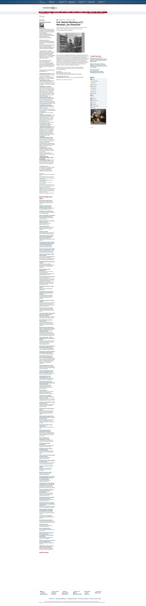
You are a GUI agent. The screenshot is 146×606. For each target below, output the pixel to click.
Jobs (97, 12)
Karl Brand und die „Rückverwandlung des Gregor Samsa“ (47, 461)
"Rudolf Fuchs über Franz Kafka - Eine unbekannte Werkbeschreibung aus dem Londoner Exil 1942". (46, 140)
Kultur (86, 12)
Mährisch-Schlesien (102, 1)
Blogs (52, 13)
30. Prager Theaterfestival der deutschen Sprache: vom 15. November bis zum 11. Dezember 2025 (98, 60)
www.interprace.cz (101, 63)
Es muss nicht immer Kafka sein (46, 520)
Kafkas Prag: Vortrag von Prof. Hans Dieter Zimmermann (46, 221)
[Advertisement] (76, 7)
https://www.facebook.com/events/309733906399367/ (73, 77)
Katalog (101, 12)
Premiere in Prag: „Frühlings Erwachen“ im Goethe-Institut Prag (46, 396)
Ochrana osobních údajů (95, 598)
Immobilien (93, 91)
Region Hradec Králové (83, 1)
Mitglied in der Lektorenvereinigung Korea (46, 189)
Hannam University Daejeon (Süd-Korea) (46, 186)
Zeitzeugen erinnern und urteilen (46, 308)
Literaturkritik (47, 187)
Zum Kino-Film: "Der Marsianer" (45, 515)
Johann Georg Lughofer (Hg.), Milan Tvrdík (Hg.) (46, 161)
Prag (41, 1)
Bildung (93, 79)
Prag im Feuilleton (43, 390)
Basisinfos (49, 12)
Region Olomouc (91, 2)
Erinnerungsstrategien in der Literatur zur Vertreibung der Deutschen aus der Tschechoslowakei (47, 478)
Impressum (51, 598)
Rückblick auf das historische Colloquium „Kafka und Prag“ (45, 206)
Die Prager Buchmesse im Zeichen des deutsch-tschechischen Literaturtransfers (46, 491)
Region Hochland (72, 2)
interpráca (56, 602)
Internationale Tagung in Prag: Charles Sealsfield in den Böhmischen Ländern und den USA (47, 383)
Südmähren (81, 2)
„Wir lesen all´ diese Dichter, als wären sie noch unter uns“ (47, 403)
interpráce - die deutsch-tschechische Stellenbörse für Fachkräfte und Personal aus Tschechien (98, 66)
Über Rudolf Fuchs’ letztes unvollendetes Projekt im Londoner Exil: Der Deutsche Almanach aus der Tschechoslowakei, (46, 108)
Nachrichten (42, 12)
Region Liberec (72, 1)
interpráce (40, 602)
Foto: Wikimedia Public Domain (67, 79)
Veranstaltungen (56, 12)
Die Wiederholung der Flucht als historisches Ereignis (45, 449)
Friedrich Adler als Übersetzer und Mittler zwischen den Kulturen (46, 546)
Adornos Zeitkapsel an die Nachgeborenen (44, 270)
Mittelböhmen (52, 1)
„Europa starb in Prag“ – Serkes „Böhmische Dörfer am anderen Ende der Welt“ (47, 338)
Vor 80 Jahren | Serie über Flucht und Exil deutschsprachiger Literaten (47, 347)
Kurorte (92, 97)
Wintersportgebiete (95, 105)
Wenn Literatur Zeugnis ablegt (45, 200)
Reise (62, 12)
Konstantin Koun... (62, 19)
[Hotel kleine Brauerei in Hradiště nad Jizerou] (98, 124)
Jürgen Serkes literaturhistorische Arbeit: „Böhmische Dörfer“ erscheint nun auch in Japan (47, 417)
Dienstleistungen (94, 81)
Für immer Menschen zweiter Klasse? (47, 276)
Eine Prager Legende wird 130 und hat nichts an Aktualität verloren (47, 541)
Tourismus (93, 102)
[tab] (98, 79)
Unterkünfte (67, 12)
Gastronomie (80, 12)
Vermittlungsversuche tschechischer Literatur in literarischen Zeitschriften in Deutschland (47, 504)
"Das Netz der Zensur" (43, 524)
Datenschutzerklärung (61, 598)
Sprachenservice (94, 100)
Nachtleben (93, 98)
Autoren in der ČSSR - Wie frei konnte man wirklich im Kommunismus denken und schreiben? (47, 314)
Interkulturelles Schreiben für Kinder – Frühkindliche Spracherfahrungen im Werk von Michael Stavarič (46, 243)
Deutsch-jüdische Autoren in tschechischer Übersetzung (45, 431)
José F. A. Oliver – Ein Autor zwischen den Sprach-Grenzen (47, 456)
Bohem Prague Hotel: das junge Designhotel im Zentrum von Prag (97, 72)
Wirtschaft (93, 107)
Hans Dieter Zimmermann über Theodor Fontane (45, 320)
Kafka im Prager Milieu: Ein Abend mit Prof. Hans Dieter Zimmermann (47, 216)
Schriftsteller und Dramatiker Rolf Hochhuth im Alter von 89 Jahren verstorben (46, 293)
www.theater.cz (99, 57)
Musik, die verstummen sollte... (45, 472)
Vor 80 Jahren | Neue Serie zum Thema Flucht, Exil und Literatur (45, 356)
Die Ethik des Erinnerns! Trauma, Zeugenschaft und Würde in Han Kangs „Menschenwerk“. (46, 75)
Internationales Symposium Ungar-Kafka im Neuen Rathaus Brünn (46, 236)
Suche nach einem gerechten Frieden (47, 248)
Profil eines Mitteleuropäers (45, 528)
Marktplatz (91, 12)
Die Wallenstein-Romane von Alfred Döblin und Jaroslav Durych (46, 498)
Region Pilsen (52, 2)
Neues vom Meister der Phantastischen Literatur (44, 438)
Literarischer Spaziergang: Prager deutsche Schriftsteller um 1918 (46, 371)
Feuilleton (69, 19)
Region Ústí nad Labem (63, 1)
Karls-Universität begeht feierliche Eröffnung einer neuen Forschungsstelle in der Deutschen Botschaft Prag (46, 534)
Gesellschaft (93, 88)
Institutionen (93, 93)
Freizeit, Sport (94, 84)
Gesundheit (93, 89)
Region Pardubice (92, 1)
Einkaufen (74, 12)
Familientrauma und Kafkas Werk (46, 211)
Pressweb (86, 602)
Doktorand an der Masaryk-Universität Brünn (45, 61)
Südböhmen (62, 2)
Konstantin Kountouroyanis (45, 22)
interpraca (72, 602)
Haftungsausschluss (72, 598)
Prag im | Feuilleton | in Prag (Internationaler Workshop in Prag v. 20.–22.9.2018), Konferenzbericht (47, 128)
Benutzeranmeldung (83, 598)
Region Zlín (101, 2)
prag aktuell (74, 601)
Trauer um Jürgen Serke (44, 226)
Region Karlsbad (42, 2)
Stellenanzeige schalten (44, 13)
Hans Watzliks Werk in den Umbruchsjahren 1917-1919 (45, 377)
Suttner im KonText (50, 193)
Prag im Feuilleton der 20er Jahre (46, 365)
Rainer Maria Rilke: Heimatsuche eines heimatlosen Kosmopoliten (46, 510)
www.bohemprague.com (94, 70)
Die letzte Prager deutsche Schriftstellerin (44, 444)
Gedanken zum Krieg (43, 231)
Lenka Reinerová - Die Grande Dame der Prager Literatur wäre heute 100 (46, 484)
